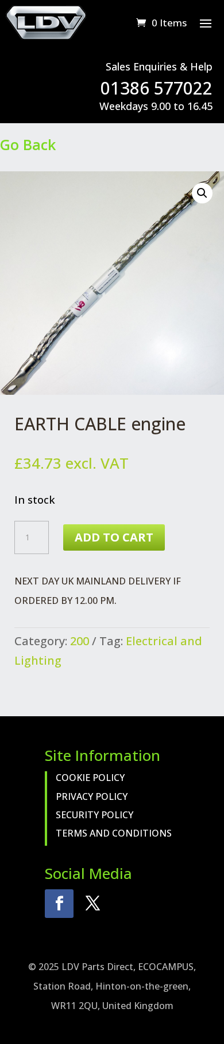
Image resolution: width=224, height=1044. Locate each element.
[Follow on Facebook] (59, 903)
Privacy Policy (92, 796)
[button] (202, 193)
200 (79, 641)
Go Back (28, 144)
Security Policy (94, 814)
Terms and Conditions (114, 833)
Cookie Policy (90, 777)
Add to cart (114, 537)
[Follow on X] (92, 903)
